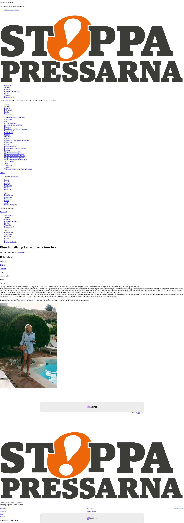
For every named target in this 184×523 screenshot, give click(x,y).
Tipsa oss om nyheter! (11, 10)
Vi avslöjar (8, 95)
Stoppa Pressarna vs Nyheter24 (14, 158)
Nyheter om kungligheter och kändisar (17, 140)
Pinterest (3, 269)
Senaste (6, 104)
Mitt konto (7, 136)
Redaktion (27, 100)
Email (2, 272)
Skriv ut (2, 279)
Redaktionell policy (51, 100)
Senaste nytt (8, 85)
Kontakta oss (9, 100)
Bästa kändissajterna (179, 508)
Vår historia (8, 165)
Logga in (7, 135)
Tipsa (2, 100)
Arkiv (40, 100)
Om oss (35, 100)
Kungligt (7, 89)
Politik (6, 93)
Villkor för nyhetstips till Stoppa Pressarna (18, 169)
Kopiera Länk (4, 276)
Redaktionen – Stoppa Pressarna (15, 148)
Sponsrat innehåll (91, 511)
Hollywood (8, 110)
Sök (1, 173)
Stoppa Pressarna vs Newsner (14, 154)
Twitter (2, 265)
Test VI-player (9, 161)
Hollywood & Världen (11, 91)
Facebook (3, 261)
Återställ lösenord (10, 123)
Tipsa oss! (3, 212)
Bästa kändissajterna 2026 (13, 125)
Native (6, 138)
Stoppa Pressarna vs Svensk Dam (15, 159)
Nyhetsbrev (8, 142)
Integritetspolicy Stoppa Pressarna (15, 129)
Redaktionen (3, 508)
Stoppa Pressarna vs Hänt (12, 152)
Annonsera (19, 100)
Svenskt (7, 87)
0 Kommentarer (19, 252)
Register (7, 150)
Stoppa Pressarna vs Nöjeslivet (14, 156)
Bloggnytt (7, 127)
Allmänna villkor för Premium (14, 117)
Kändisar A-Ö (9, 97)
